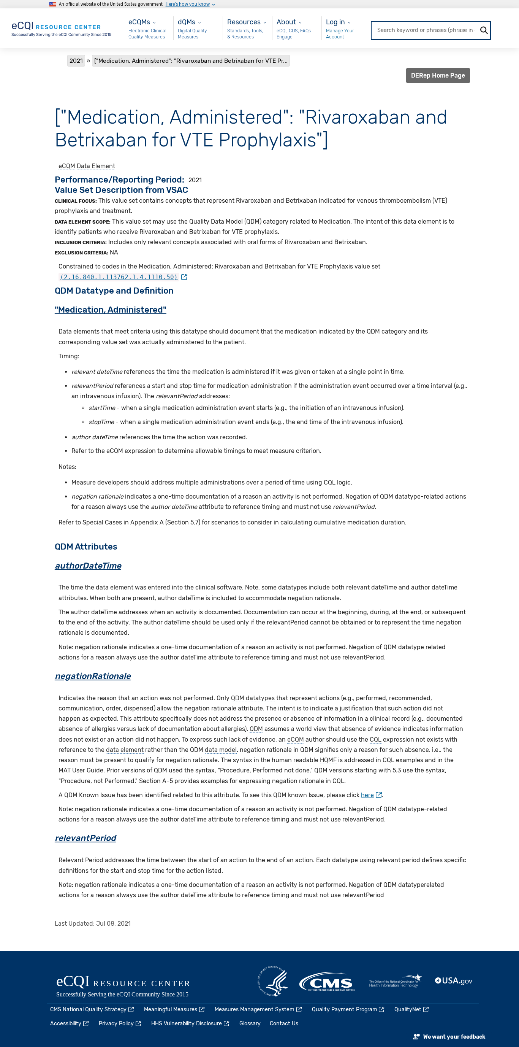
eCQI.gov (132, 987)
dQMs (186, 22)
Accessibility (65, 1023)
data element (125, 749)
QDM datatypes (253, 698)
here (367, 795)
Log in (335, 22)
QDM (256, 728)
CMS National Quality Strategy (88, 1009)
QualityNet (407, 1009)
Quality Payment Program (344, 1009)
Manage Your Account (340, 34)
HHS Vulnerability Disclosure (186, 1023)
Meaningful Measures (170, 1009)
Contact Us (284, 1023)
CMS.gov (327, 981)
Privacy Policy (116, 1023)
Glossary (250, 1023)
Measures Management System (254, 1009)
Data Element (96, 166)
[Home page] (61, 27)
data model (221, 749)
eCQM (67, 166)
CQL (375, 739)
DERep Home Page (438, 75)
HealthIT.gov (395, 981)
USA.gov (454, 981)
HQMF (328, 760)
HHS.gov (273, 981)
